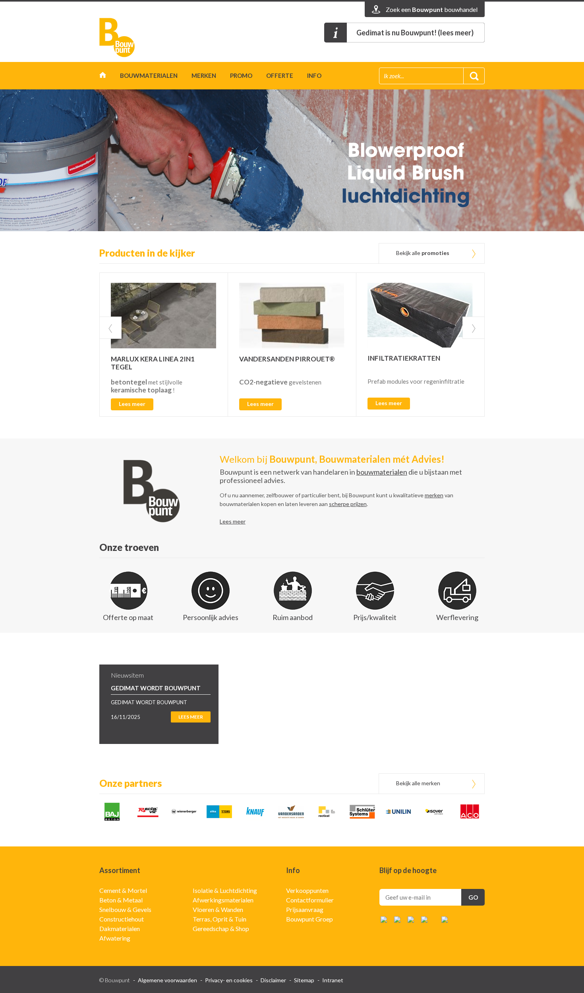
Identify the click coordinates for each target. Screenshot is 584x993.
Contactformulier (310, 900)
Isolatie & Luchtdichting (225, 890)
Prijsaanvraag (304, 909)
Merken (203, 75)
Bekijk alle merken (418, 783)
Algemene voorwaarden (167, 980)
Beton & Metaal (121, 900)
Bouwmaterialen (149, 75)
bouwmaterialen (381, 472)
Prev (110, 328)
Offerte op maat (128, 617)
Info (314, 75)
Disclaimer (273, 980)
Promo (241, 75)
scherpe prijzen (348, 503)
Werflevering (457, 617)
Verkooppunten (307, 890)
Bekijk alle (422, 252)
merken (434, 495)
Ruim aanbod (293, 617)
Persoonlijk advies (210, 617)
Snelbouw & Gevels (125, 909)
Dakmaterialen (119, 928)
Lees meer (132, 403)
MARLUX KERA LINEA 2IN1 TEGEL (153, 363)
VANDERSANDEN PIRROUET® (287, 359)
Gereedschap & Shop (221, 928)
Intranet (332, 980)
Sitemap (304, 980)
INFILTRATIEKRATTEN (403, 358)
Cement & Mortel (123, 890)
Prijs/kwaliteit (374, 617)
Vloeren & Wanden (218, 909)
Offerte (279, 75)
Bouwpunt (117, 37)
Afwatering (114, 938)
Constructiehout (121, 919)
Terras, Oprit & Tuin (219, 919)
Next (473, 328)
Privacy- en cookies (229, 980)
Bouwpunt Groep (309, 919)
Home (102, 77)
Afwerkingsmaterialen (223, 900)
